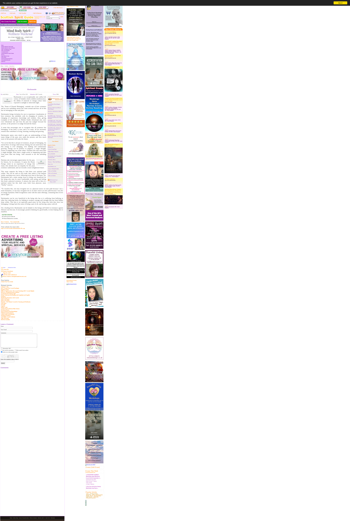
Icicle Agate (3, 303)
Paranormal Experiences (91, 497)
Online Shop (15, 517)
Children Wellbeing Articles (97, 494)
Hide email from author (22, 350)
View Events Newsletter (8, 21)
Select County (70, 281)
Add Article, (69, 37)
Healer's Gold (4, 307)
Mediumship (95, 496)
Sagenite (3, 306)
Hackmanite (50, 113)
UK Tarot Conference (110, 179)
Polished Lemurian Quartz (7, 312)
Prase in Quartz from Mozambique (9, 311)
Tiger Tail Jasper (5, 318)
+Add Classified (22, 13)
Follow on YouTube (52, 171)
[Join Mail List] (52, 60)
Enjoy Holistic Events (5, 56)
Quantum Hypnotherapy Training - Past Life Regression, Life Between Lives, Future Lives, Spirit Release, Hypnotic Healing (113, 191)
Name (2, 326)
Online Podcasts (70, 6)
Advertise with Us (41, 517)
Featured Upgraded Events (90, 472)
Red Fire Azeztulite (5, 319)
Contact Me (6, 269)
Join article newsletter (8, 350)
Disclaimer (53, 517)
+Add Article (12, 13)
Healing (87, 495)
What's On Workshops (5, 50)
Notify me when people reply (10, 352)
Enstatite (3, 304)
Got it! (340, 3)
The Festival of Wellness (110, 32)
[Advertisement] (31, 83)
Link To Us (47, 517)
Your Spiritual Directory (5, 60)
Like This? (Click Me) (7, 214)
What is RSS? (53, 181)
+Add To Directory (37, 13)
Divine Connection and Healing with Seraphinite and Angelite (15, 295)
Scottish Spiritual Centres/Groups (7, 53)
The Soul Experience (109, 134)
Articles (6, 66)
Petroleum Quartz (5, 310)
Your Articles (3, 57)
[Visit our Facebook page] (47, 13)
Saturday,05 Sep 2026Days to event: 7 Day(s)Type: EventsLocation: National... (93, 482)
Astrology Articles (94, 493)
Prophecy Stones (5, 289)
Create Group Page (52, 149)
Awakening (88, 494)
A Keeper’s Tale (4, 287)
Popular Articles (91, 492)
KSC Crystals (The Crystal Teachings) (10, 288)
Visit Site (106, 49)
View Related (55, 141)
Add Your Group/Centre (72, 40)
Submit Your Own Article (7, 281)
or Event (77, 37)
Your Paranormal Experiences (6, 58)
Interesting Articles (97, 495)
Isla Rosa (3, 296)
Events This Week (91, 471)
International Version (72, 280)
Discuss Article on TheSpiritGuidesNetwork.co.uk (14, 276)
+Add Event (3, 13)
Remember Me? (7, 348)
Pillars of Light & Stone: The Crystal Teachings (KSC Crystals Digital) (17, 291)
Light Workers (89, 496)
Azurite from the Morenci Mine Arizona (10, 308)
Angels (87, 493)
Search (61, 16)
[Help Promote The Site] (71, 283)
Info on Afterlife (51, 153)
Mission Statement (33, 517)
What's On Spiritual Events (6, 49)
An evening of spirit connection (112, 67)
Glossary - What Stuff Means (54, 161)
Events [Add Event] (93, 467)
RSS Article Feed (53, 179)
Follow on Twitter (52, 175)
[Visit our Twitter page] (49, 13)
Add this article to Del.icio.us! (10, 274)
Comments (3, 333)
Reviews (2, 54)
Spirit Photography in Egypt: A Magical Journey (112, 145)
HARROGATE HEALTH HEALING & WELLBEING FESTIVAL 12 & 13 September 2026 (113, 100)
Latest (50, 102)
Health (91, 495)
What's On (50, 164)
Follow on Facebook (52, 173)
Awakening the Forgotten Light (8, 293)
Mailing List (50, 147)
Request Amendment (8, 271)
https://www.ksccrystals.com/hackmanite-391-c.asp (13, 228)
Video (73, 37)
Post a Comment (5, 221)
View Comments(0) (14, 221)
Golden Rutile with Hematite (7, 314)
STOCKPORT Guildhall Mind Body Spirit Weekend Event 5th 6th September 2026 (113, 43)
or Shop (76, 6)
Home (2, 45)
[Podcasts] (57, 14)
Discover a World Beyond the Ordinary (10, 292)
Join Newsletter (22, 21)
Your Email (4, 329)
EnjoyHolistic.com (52, 166)
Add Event (32, 21)
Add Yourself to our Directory (74, 38)
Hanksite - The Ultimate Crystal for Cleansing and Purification (15, 302)
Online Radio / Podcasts (53, 151)
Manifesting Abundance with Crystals (10, 297)
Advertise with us (51, 159)
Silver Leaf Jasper (5, 299)
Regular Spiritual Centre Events (7, 46)
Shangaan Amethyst (6, 315)
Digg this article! (7, 273)
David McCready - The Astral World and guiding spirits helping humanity (55, 117)
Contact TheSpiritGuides (53, 168)
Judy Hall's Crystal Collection (8, 317)
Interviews (3, 61)
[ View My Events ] (58, 7)
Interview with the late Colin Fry (55, 111)
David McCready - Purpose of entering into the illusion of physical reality (54, 129)
